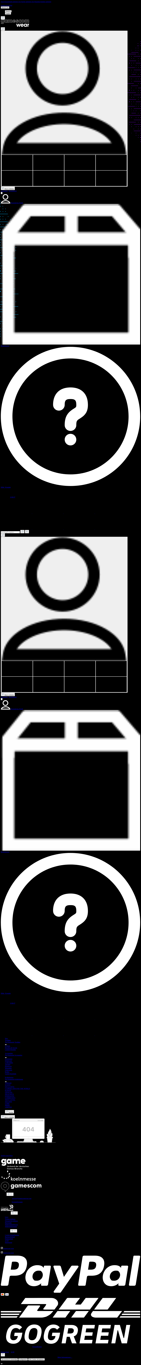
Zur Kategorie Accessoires (13, 1055)
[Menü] (3, 18)
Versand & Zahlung (11, 1221)
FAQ (6, 1217)
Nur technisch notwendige (9, 1359)
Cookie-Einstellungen (12, 1235)
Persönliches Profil (16, 203)
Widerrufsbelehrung (11, 1225)
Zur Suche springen (25, 2)
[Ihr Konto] (64, 109)
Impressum (8, 1242)
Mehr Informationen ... (64, 1357)
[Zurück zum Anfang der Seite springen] (3, 1354)
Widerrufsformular (11, 1226)
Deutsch (8, 11)
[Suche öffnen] (3, 29)
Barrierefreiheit (10, 1237)
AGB (7, 1241)
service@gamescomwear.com (21, 1198)
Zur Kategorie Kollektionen (14, 1079)
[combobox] (10, 532)
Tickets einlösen (10, 1219)
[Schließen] (1, 1363)
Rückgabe (8, 1223)
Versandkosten (37, 1347)
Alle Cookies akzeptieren (36, 1359)
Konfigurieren (23, 1359)
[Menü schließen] (6, 1044)
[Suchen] (22, 531)
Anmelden (4, 191)
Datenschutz (9, 1239)
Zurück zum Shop (7, 1155)
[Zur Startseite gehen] (15, 26)
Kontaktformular (17, 1202)
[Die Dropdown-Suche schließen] (27, 531)
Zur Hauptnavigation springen (41, 2)
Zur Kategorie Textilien (12, 1042)
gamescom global (6, 5)
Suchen (11, 1112)
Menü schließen (9, 189)
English (8, 13)
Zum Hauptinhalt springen (9, 2)
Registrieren (13, 191)
